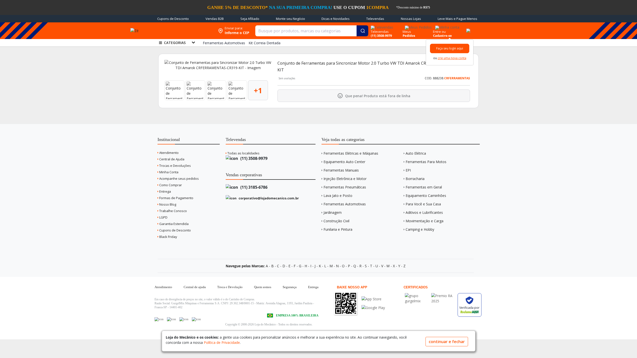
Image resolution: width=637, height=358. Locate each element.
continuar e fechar (447, 341)
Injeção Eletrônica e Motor (345, 178)
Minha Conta (168, 172)
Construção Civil (336, 221)
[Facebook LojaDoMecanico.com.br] (159, 319)
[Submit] (362, 30)
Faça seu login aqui (449, 48)
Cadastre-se (442, 36)
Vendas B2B (215, 18)
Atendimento (169, 152)
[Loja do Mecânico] (183, 30)
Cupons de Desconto (173, 18)
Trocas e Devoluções (175, 165)
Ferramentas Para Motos (426, 161)
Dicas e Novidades (335, 18)
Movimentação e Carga (424, 221)
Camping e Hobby (420, 229)
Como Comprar (170, 185)
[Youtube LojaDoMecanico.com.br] (171, 319)
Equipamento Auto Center (344, 161)
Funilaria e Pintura (337, 229)
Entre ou (439, 31)
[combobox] (311, 30)
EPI (408, 170)
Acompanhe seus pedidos (179, 178)
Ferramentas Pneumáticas (344, 187)
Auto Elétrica (416, 153)
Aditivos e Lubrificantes (424, 212)
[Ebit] (417, 295)
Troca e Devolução (230, 287)
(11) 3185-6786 (253, 187)
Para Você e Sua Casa (423, 204)
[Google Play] (373, 307)
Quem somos (262, 287)
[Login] (446, 25)
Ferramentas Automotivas (344, 204)
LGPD (163, 217)
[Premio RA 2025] (443, 295)
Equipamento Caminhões (426, 195)
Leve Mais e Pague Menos (457, 18)
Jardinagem (332, 212)
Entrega (165, 191)
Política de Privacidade (222, 342)
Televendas (375, 18)
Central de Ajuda (171, 159)
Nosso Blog (167, 204)
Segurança (290, 287)
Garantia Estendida (174, 224)
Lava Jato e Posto (337, 195)
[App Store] (373, 299)
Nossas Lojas (411, 18)
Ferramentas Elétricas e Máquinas (350, 153)
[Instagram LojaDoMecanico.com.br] (183, 319)
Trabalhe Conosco (173, 211)
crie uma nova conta (452, 58)
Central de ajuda (195, 287)
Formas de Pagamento (176, 198)
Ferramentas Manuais (341, 170)
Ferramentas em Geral (424, 187)
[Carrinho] (467, 28)
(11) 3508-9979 (253, 158)
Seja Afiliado (249, 18)
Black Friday (168, 236)
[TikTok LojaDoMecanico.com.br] (196, 319)
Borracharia (415, 178)
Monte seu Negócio (290, 18)
